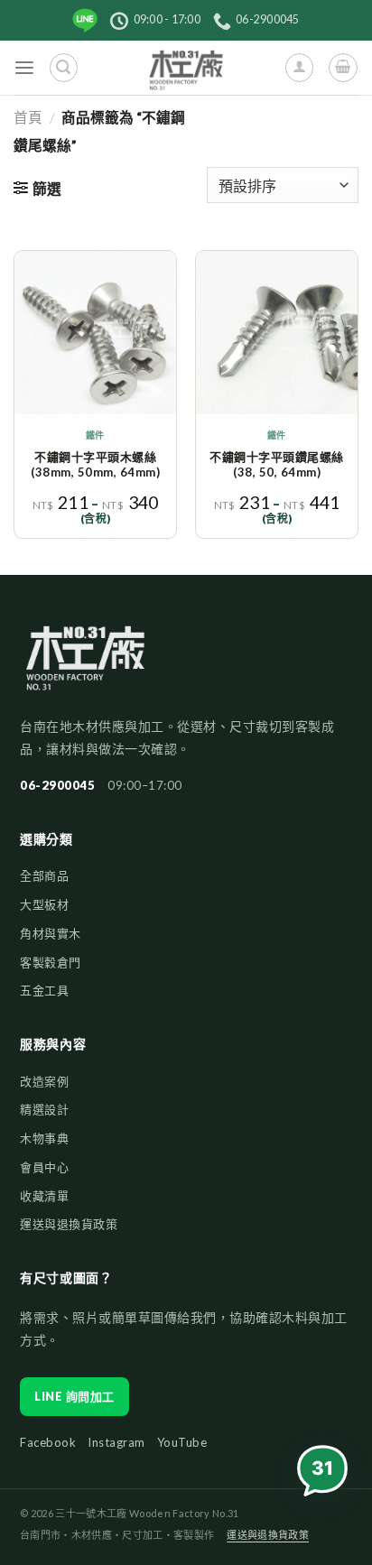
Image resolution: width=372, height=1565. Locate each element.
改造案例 (44, 1081)
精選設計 (44, 1109)
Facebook (48, 1442)
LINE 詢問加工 (74, 1396)
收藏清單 (44, 1196)
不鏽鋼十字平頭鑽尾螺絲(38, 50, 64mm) (276, 464)
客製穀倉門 (50, 962)
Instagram (116, 1442)
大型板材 (44, 904)
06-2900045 (57, 785)
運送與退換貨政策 (68, 1224)
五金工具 (44, 990)
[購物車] (343, 67)
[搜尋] (64, 67)
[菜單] (25, 68)
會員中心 (44, 1167)
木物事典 (44, 1138)
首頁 (28, 117)
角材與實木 (50, 933)
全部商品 (44, 875)
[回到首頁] (85, 666)
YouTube (182, 1442)
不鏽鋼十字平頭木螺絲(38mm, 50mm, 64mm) (95, 464)
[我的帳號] (299, 67)
